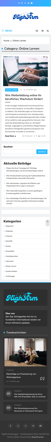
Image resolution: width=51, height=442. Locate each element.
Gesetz (8, 246)
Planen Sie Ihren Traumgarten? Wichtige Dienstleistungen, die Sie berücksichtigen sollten (24, 169)
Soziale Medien (11, 271)
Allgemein (9, 226)
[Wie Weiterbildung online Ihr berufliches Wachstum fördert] (25, 71)
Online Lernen (11, 90)
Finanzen (9, 236)
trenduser (28, 136)
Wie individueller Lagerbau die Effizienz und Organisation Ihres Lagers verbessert (23, 184)
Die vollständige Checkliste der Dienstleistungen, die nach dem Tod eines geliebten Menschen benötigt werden (26, 201)
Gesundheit (10, 251)
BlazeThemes (37, 437)
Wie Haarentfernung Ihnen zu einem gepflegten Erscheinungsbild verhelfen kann (24, 192)
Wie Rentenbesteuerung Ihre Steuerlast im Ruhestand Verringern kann (28, 411)
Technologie (10, 276)
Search (42, 152)
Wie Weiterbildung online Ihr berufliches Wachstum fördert (24, 97)
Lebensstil (9, 261)
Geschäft (9, 241)
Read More (9, 136)
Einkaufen (9, 231)
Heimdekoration (12, 256)
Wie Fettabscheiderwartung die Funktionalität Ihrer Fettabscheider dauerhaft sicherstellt (25, 177)
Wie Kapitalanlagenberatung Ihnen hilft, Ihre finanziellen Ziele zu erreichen (30, 395)
